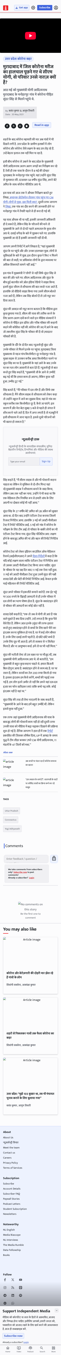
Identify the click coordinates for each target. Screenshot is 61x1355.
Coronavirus (10, 820)
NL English (9, 1230)
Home (7, 1349)
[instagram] (5, 1288)
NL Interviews (10, 1240)
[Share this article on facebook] (7, 126)
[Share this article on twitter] (14, 126)
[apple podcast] (20, 1288)
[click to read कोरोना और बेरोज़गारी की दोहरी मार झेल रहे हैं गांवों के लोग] (30, 952)
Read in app (41, 125)
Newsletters (9, 1214)
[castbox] (5, 1304)
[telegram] (5, 1296)
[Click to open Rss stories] (12, 1288)
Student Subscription (15, 1209)
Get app (23, 7)
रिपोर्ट (50, 731)
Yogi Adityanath (12, 829)
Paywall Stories (11, 1199)
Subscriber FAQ (11, 1194)
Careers (7, 1158)
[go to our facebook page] (5, 1280)
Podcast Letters (11, 1204)
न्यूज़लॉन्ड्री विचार (11, 1142)
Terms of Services (12, 1168)
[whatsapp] (12, 1304)
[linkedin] (12, 1296)
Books (6, 1255)
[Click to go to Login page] (56, 8)
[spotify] (20, 1296)
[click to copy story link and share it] (27, 126)
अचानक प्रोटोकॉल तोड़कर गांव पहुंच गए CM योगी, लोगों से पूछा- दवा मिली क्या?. (28, 200)
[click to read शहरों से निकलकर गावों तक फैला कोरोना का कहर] (30, 1012)
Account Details (11, 1189)
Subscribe (44, 7)
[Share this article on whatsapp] (20, 126)
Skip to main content (18, 22)
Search (42, 1351)
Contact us (9, 1153)
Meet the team (11, 1147)
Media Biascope (11, 1235)
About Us (8, 1137)
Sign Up (46, 461)
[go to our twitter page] (12, 1280)
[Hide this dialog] (56, 1310)
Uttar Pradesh (11, 811)
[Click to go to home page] (5, 7)
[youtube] (20, 1280)
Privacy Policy (10, 1163)
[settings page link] (33, 8)
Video (19, 1349)
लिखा (8, 206)
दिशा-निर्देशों (39, 556)
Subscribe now (13, 1335)
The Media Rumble (13, 1245)
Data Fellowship (12, 1250)
